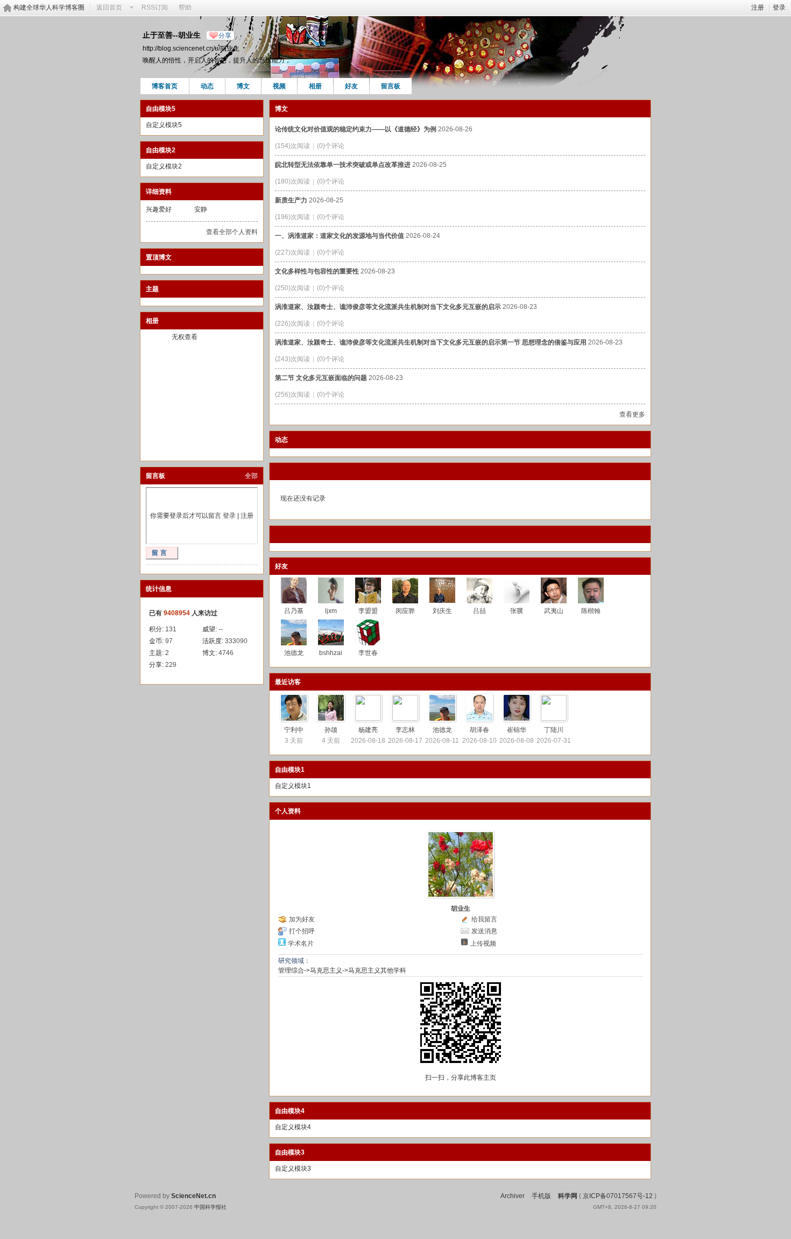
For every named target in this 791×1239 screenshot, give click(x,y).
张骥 (516, 611)
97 (169, 641)
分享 (224, 35)
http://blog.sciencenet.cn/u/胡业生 (191, 48)
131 (170, 629)
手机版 (541, 1196)
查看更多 (632, 414)
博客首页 (165, 86)
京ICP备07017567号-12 (618, 1196)
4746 (226, 653)
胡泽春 (479, 730)
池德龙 (293, 653)
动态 (207, 86)
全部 (251, 476)
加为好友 (302, 919)
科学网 (567, 1196)
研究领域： (294, 961)
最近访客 (288, 682)
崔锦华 (516, 730)
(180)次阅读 (292, 181)
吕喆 (479, 611)
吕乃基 (293, 611)
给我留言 (484, 919)
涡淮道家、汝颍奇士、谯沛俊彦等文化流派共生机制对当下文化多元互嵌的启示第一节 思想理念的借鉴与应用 (431, 342)
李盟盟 (368, 611)
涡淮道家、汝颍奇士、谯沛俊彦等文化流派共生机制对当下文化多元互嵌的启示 (388, 307)
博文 (243, 86)
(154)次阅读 (292, 146)
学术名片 (301, 943)
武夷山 (553, 611)
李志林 (405, 730)
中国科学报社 (210, 1207)
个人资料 (288, 811)
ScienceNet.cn (193, 1196)
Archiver (512, 1196)
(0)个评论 (330, 146)
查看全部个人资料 (232, 232)
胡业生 (460, 908)
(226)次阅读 (292, 323)
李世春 (368, 653)
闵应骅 (405, 611)
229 (170, 664)
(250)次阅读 (292, 288)
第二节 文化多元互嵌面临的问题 (321, 378)
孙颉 (330, 730)
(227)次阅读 (292, 252)
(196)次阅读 (292, 217)
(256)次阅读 (292, 394)
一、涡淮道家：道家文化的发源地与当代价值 (339, 236)
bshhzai (330, 653)
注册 (757, 7)
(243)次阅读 (292, 359)
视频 (279, 86)
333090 (236, 641)
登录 (779, 7)
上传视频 (483, 943)
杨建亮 (368, 730)
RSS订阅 (155, 7)
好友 (351, 86)
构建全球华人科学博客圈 (48, 7)
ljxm (331, 611)
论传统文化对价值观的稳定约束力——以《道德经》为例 (355, 129)
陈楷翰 (591, 611)
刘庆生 (442, 611)
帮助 (185, 7)
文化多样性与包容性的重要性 (317, 271)
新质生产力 (291, 200)
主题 (152, 289)
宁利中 (293, 730)
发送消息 (484, 931)
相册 (315, 86)
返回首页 (109, 7)
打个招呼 (302, 931)
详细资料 (159, 191)
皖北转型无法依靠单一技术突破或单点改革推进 (343, 164)
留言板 (390, 86)
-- (220, 629)
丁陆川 (553, 730)
